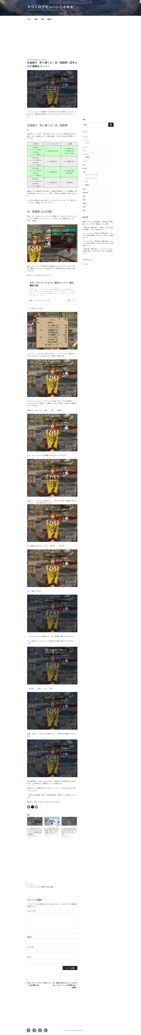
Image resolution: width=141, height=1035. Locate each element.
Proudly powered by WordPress (73, 1030)
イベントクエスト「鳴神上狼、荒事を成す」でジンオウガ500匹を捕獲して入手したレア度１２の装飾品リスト (98, 235)
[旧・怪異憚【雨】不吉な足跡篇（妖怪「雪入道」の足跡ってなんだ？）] (52, 821)
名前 (29, 937)
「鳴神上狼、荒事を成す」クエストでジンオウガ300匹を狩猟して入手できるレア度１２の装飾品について (98, 251)
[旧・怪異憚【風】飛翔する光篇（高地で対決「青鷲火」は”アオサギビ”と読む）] (69, 821)
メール (30, 947)
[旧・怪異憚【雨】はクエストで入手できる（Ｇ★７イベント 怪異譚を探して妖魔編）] (34, 821)
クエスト (85, 147)
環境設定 (85, 192)
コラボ (87, 143)
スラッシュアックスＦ (91, 174)
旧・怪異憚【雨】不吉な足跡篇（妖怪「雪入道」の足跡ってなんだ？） (51, 830)
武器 (36, 19)
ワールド (85, 161)
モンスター (86, 154)
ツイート (85, 264)
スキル (85, 150)
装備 (84, 200)
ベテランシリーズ (34, 886)
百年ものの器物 (49, 886)
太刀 (86, 181)
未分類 (85, 168)
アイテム (85, 136)
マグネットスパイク (91, 178)
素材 (84, 196)
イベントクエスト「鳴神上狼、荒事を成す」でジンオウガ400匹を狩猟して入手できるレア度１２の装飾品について (98, 243)
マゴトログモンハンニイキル (50, 7)
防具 (42, 19)
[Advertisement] (70, 37)
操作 (84, 164)
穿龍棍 (87, 185)
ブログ (29, 19)
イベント (32, 884)
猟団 (84, 189)
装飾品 (50, 19)
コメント (31, 911)
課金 (84, 207)
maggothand (42, 59)
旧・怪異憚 (42, 886)
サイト (29, 957)
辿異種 (87, 157)
